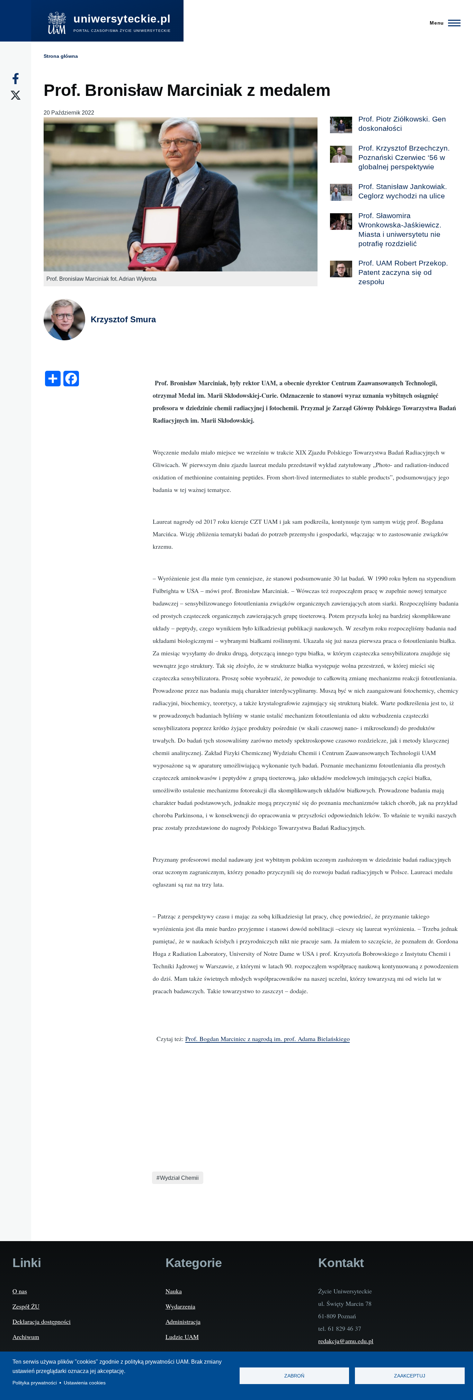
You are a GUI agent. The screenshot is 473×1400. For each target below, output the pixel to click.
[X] (15, 95)
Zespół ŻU (25, 1306)
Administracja (183, 1321)
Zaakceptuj (409, 1376)
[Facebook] (15, 78)
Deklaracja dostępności (41, 1321)
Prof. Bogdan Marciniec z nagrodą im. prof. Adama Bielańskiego (267, 1038)
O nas (19, 1291)
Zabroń (294, 1376)
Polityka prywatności (34, 1382)
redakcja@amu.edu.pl (345, 1341)
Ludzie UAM (182, 1336)
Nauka (174, 1291)
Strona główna (61, 56)
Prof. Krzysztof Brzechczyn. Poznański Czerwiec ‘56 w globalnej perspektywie (404, 157)
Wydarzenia (180, 1306)
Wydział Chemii (179, 1178)
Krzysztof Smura (123, 319)
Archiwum (25, 1336)
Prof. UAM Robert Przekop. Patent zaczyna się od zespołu (403, 272)
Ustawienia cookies (85, 1382)
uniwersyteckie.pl (122, 18)
